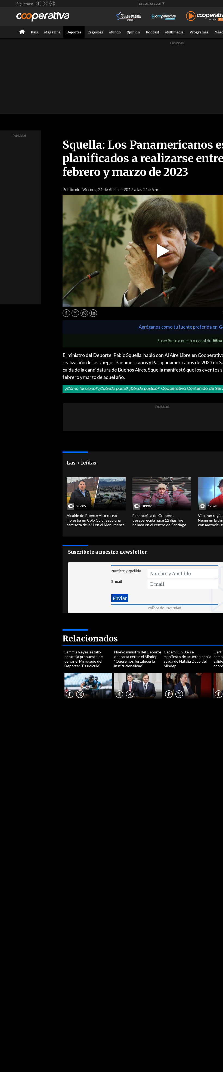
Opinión (133, 32)
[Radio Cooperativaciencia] (163, 16)
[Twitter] (45, 3)
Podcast (152, 32)
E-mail (116, 581)
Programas (199, 32)
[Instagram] (52, 3)
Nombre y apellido (126, 571)
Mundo (115, 32)
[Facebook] (38, 3)
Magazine (52, 32)
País (34, 32)
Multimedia (174, 32)
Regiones (95, 32)
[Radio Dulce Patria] (128, 16)
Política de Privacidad (164, 608)
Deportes (74, 32)
